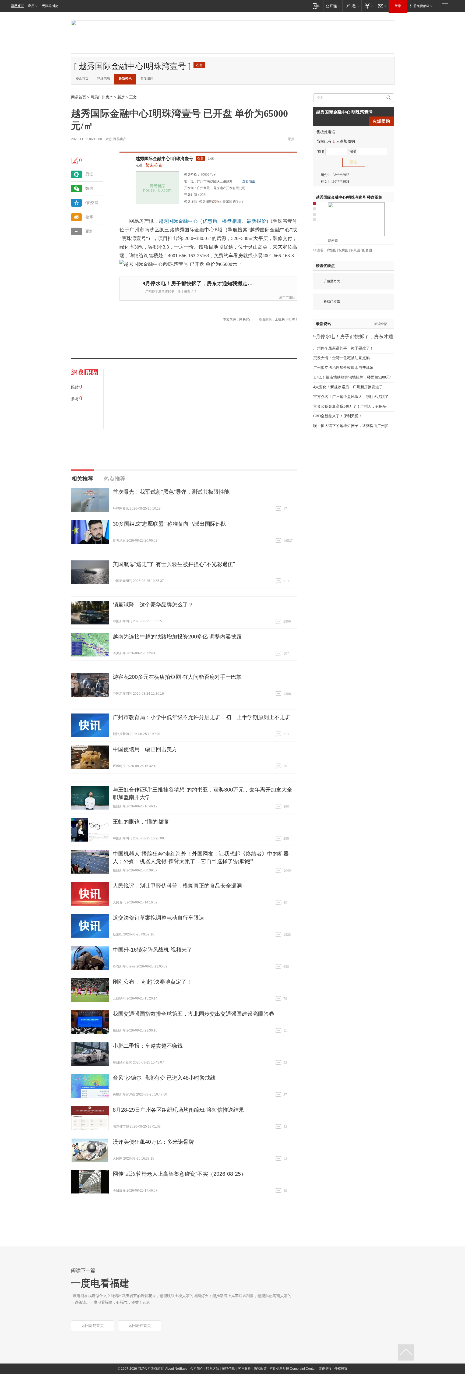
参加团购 (146, 78)
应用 (31, 6)
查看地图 (248, 181)
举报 (291, 139)
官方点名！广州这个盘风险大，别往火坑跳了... (352, 397)
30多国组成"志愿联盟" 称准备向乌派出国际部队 (169, 524)
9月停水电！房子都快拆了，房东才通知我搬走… (198, 283)
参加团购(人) (233, 201)
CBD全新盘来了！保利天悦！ (337, 416)
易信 (89, 174)
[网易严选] (351, 6)
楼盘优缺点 (325, 266)
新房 (121, 97)
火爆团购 (381, 121)
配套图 (367, 250)
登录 (398, 6)
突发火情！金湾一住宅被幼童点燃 (341, 358)
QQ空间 (91, 203)
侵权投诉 (340, 1369)
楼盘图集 (349, 197)
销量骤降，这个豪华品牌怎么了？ (153, 604)
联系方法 (212, 1369)
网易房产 (119, 139)
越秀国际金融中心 (178, 221)
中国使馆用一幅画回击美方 (145, 749)
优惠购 (210, 221)
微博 (89, 217)
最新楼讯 (125, 78)
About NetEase (176, 1369)
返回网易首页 (92, 1326)
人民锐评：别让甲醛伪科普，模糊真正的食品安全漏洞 (177, 886)
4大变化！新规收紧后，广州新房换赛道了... (349, 387)
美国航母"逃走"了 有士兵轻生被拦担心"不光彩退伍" (174, 564)
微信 (89, 188)
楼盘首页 (82, 78)
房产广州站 (287, 297)
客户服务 (244, 1369)
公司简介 (196, 1369)
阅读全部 (380, 324)
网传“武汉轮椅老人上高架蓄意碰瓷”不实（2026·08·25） (179, 1174)
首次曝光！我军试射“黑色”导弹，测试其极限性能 (171, 492)
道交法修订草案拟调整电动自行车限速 (158, 918)
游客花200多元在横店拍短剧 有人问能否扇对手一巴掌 (177, 677)
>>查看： (320, 250)
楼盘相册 (232, 221)
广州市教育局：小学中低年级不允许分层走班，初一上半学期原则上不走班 (201, 717)
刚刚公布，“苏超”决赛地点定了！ (152, 982)
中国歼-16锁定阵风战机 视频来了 (152, 950)
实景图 (355, 250)
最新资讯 (323, 324)
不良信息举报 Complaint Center (293, 1369)
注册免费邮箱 (419, 6)
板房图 (343, 250)
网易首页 (17, 6)
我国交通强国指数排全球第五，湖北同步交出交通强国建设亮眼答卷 (193, 1014)
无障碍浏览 (50, 6)
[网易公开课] (332, 6)
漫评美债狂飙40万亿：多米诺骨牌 (153, 1142)
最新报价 (256, 221)
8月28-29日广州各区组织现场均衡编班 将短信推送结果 (178, 1110)
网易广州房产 (101, 97)
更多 (89, 231)
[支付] (368, 6)
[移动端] (316, 6)
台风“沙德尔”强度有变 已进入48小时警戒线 (164, 1078)
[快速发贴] (75, 160)
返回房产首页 (139, 1326)
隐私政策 (260, 1369)
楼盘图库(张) (210, 201)
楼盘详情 (190, 201)
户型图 (331, 250)
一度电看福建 (100, 1283)
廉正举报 (325, 1369)
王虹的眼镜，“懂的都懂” (141, 822)
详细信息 (103, 78)
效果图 (333, 240)
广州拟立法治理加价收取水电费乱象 (343, 368)
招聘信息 (228, 1369)
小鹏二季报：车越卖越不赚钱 (148, 1046)
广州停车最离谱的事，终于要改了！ (171, 291)
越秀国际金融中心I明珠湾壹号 (164, 158)
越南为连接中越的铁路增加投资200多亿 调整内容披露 (177, 637)
